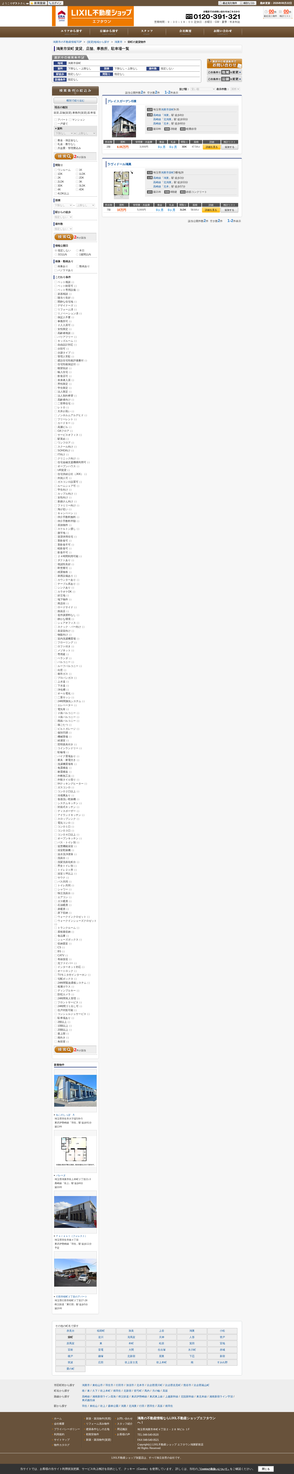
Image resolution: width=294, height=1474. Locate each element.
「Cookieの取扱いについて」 (214, 1469)
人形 (192, 1337)
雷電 (100, 1349)
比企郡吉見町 (173, 1385)
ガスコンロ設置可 (70, 481)
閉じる (266, 1468)
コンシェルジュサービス (74, 1013)
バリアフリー (67, 336)
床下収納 (64, 912)
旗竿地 (63, 532)
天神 (161, 1337)
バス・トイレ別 (68, 842)
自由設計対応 (67, 344)
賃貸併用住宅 (67, 536)
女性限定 (64, 329)
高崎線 (157, 115)
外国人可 (64, 478)
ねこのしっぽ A (65, 1114)
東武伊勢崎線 (139, 1396)
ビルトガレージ (68, 728)
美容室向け (66, 630)
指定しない (64, 250)
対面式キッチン (68, 806)
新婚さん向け (67, 501)
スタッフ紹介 (125, 1423)
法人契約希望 (67, 395)
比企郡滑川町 (155, 1385)
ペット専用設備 (68, 289)
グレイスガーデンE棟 (121, 101)
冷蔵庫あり (66, 795)
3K (80, 181)
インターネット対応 (71, 966)
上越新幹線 (171, 1396)
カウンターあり (68, 579)
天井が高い (66, 411)
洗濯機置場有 (67, 763)
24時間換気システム (71, 701)
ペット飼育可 (67, 285)
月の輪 (156, 1390)
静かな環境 (66, 619)
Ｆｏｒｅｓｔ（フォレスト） (71, 1236)
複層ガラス (66, 986)
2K (59, 177)
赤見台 (70, 1330)
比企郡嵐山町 (201, 1385)
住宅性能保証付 (68, 364)
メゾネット (66, 650)
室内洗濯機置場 (68, 638)
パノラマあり (65, 270)
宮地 (222, 1343)
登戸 (222, 1337)
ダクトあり (66, 560)
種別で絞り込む (75, 100)
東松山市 (97, 1385)
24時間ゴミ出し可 (70, 1006)
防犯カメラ (66, 994)
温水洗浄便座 (67, 854)
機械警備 (64, 736)
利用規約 (59, 1434)
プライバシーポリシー (67, 1429)
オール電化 (66, 693)
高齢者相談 (66, 333)
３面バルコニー (68, 717)
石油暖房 (64, 904)
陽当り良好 (66, 297)
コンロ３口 (66, 830)
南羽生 (117, 1390)
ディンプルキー (68, 990)
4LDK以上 (63, 193)
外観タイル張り (68, 779)
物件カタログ (62, 1444)
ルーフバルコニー (70, 666)
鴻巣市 (165, 109)
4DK (81, 189)
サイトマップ (62, 1439)
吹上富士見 (131, 1362)
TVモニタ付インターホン (74, 974)
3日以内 (62, 254)
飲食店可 (64, 376)
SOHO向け (66, 450)
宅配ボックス (67, 978)
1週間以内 (85, 254)
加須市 (130, 1385)
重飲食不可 (66, 544)
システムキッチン (70, 803)
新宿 (222, 1356)
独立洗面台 (66, 893)
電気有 (63, 709)
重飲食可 (64, 540)
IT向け (63, 454)
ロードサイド (67, 607)
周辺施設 (122, 1429)
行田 (141, 1405)
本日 (81, 250)
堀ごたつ (64, 724)
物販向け (64, 634)
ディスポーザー (68, 810)
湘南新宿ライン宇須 (221, 1396)
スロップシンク (68, 818)
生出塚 (162, 1349)
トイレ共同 (66, 885)
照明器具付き (67, 744)
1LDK (82, 173)
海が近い (64, 509)
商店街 (63, 603)
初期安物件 (92, 1434)
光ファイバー (67, 963)
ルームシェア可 (68, 485)
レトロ (63, 407)
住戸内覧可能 (67, 1010)
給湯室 (63, 740)
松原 (161, 1343)
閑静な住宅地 (67, 301)
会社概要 (59, 1423)
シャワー (64, 889)
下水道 (63, 685)
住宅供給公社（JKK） (72, 474)
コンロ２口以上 (68, 791)
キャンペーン (67, 513)
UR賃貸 (64, 470)
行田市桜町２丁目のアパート (71, 1296)
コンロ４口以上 (68, 834)
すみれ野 (222, 1362)
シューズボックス (70, 939)
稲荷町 (101, 1330)
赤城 (222, 1349)
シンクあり (66, 587)
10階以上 (65, 1025)
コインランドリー (70, 748)
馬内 (147, 1390)
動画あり (84, 266)
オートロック (67, 970)
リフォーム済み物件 (97, 1423)
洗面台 (63, 857)
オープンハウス (68, 466)
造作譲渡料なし (68, 615)
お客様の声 (123, 1434)
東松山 (94, 1405)
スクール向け (67, 446)
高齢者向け (66, 399)
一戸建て (63, 123)
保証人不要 (66, 317)
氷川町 (192, 1349)
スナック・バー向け (71, 626)
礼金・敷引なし (67, 144)
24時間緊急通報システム (74, 982)
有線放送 (64, 959)
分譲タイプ (66, 352)
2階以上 (64, 1021)
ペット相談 (66, 282)
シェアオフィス (68, 622)
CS (61, 947)
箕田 (192, 1343)
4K (59, 189)
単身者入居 (66, 380)
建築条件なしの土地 (97, 1429)
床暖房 (63, 908)
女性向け (64, 497)
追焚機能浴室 (67, 846)
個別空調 (64, 732)
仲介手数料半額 (68, 521)
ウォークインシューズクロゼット (76, 922)
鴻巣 (166, 115)
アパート (63, 119)
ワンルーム (64, 169)
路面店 (63, 611)
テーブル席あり (68, 583)
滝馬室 (131, 1337)
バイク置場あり (68, 756)
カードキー (66, 423)
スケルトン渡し (68, 528)
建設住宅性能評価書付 (72, 360)
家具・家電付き (68, 759)
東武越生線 (88, 1400)
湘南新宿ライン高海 (104, 1396)
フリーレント (67, 419)
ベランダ (64, 658)
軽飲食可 (64, 548)
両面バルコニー (68, 720)
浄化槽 (63, 689)
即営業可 (64, 568)
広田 (100, 1362)
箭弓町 (138, 1390)
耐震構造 (64, 771)
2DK (81, 177)
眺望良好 (64, 368)
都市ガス (64, 673)
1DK (60, 173)
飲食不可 (64, 552)
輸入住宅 (64, 372)
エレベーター (67, 705)
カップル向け (67, 493)
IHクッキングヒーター (72, 783)
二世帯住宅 (66, 403)
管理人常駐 (66, 356)
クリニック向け (68, 458)
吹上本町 (161, 1362)
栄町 (171, 109)
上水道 (63, 681)
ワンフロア (66, 442)
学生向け (64, 489)
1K (80, 169)
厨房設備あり (67, 575)
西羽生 (151, 1405)
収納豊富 (64, 943)
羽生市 (109, 1385)
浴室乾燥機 (66, 850)
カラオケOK (66, 591)
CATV (63, 955)
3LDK (82, 185)
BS (61, 951)
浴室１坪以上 (67, 873)
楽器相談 (64, 293)
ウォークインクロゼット (74, 916)
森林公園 (113, 1405)
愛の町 (70, 1368)
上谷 (161, 1330)
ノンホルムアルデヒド (72, 415)
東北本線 (201, 1396)
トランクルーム (68, 927)
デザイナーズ (67, 305)
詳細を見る (212, 147)
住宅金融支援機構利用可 (74, 462)
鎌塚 (100, 1356)
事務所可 (64, 321)
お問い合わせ (125, 1418)
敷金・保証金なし (68, 140)
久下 (95, 1390)
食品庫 (63, 935)
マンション (78, 119)
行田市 (120, 1385)
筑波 (70, 1362)
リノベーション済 (70, 313)
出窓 (62, 670)
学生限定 (64, 387)
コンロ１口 (66, 826)
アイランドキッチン (71, 814)
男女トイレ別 (67, 865)
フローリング (67, 642)
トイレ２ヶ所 (67, 869)
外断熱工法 (66, 775)
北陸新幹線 (187, 1396)
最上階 (63, 1033)
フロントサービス (70, 1002)
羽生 (84, 1405)
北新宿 (131, 1356)
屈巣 (161, 1356)
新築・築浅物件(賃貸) (98, 1439)
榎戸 (70, 1356)
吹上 (102, 1405)
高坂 (165, 1390)
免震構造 (64, 767)
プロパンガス (67, 677)
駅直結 (63, 438)
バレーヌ (61, 1175)
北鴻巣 (167, 119)
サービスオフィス (70, 434)
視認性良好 (66, 564)
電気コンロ (66, 822)
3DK (60, 185)
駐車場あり (66, 1017)
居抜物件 (64, 525)
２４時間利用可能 (70, 556)
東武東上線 (156, 1396)
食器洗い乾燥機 (68, 799)
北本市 (140, 1385)
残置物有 (64, 572)
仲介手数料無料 (68, 517)
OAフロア (65, 430)
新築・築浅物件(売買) (98, 1418)
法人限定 (64, 391)
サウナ (63, 877)
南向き (63, 1037)
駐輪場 (63, 752)
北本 (166, 123)
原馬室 (70, 1343)
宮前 (70, 1349)
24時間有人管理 (68, 998)
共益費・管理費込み (69, 148)
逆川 (100, 1337)
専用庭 (63, 654)
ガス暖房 (64, 901)
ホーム (58, 1418)
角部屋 (63, 1041)
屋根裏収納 (66, 931)
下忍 (192, 1356)
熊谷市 (187, 1385)
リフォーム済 (67, 309)
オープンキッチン (70, 838)
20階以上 (65, 1029)
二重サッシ (66, 697)
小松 (222, 1330)
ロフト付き (66, 646)
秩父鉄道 (123, 1396)
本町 (131, 1343)
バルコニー (66, 662)
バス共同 (64, 881)
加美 (131, 1330)
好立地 (63, 595)
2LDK (61, 181)
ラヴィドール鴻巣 (119, 164)
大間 (131, 1349)
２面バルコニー (68, 713)
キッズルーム (67, 340)
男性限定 (64, 383)
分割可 (63, 348)
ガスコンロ (66, 787)
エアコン (64, 897)
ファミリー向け (68, 505)
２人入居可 (66, 325)
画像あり (63, 266)
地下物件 (64, 599)
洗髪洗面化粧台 (68, 861)
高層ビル (64, 427)
